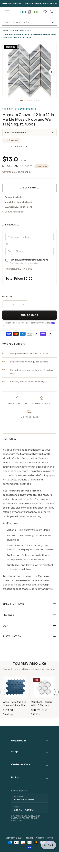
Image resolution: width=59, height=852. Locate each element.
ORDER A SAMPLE (29, 187)
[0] (51, 12)
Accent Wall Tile (20, 30)
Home (6, 30)
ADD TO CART (29, 315)
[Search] (53, 22)
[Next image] (52, 72)
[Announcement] (29, 3)
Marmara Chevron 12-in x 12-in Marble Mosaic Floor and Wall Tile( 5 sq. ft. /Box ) (29, 36)
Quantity (8, 296)
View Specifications (15, 132)
